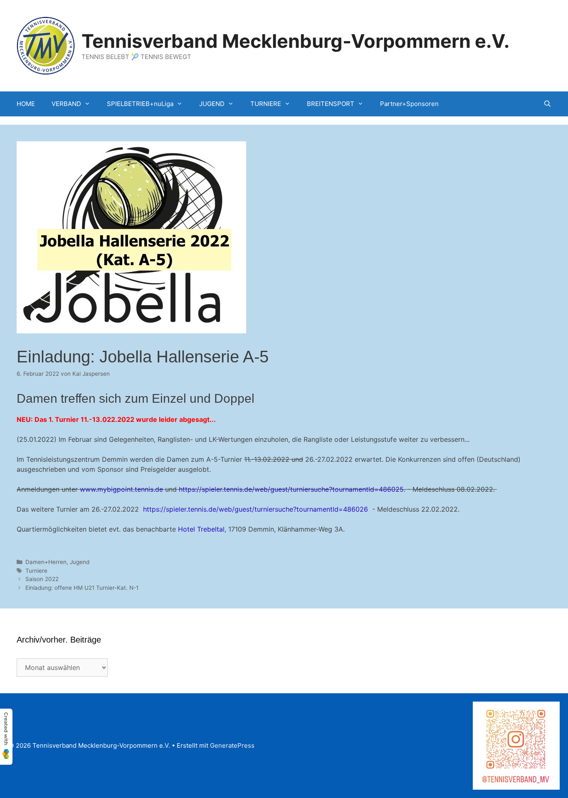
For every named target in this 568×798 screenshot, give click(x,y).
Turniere (36, 570)
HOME (26, 104)
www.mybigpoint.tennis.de (121, 489)
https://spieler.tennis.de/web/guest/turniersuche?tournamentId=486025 (291, 489)
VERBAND (66, 104)
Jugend (79, 562)
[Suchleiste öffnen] (547, 103)
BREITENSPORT (330, 104)
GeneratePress (232, 745)
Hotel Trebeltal (201, 529)
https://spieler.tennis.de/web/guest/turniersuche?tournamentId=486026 (255, 509)
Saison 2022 (42, 579)
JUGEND (212, 104)
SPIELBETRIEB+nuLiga (140, 104)
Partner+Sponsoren (409, 104)
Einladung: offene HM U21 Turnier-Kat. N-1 (81, 587)
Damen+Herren (46, 562)
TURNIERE (265, 104)
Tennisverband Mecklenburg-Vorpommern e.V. (295, 41)
